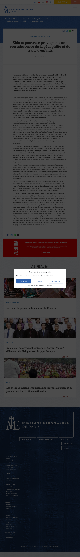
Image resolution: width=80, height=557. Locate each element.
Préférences (56, 281)
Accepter (24, 281)
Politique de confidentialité (45, 285)
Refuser (40, 281)
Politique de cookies (33, 285)
